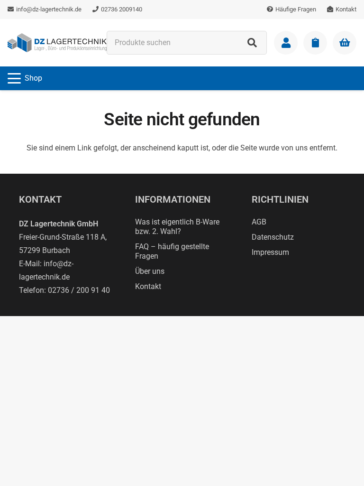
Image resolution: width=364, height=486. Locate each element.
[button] (24, 78)
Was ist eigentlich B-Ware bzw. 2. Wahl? (177, 226)
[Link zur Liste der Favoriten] (315, 43)
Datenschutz (273, 237)
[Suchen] (252, 42)
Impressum (270, 252)
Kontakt (148, 286)
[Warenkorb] (344, 43)
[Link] (286, 43)
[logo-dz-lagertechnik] (57, 42)
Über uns (149, 271)
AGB (259, 221)
